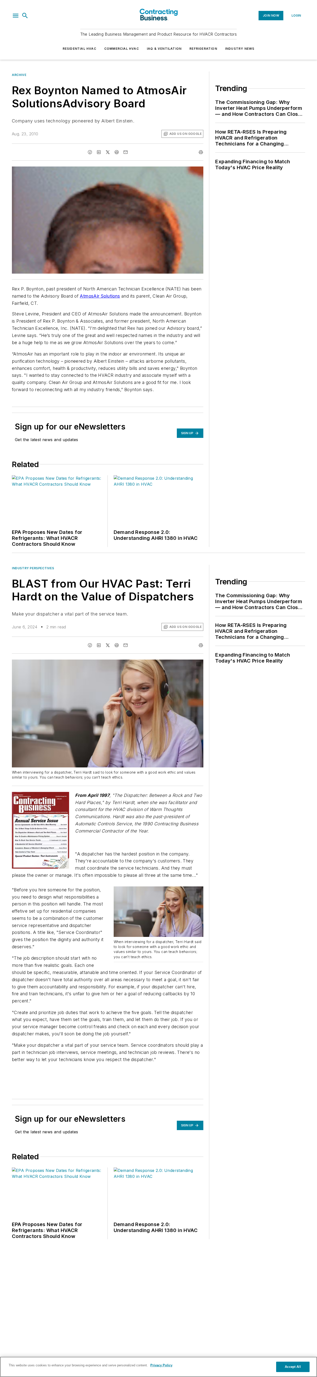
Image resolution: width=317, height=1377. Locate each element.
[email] (125, 152)
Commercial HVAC (121, 48)
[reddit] (116, 152)
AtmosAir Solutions (100, 296)
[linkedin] (98, 152)
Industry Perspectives (33, 568)
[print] (200, 152)
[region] (158, 1367)
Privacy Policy (161, 1365)
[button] (15, 15)
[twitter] (107, 152)
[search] (25, 15)
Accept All (293, 1367)
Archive (19, 75)
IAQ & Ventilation (164, 48)
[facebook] (89, 152)
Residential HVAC (79, 48)
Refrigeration (203, 48)
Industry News (240, 48)
